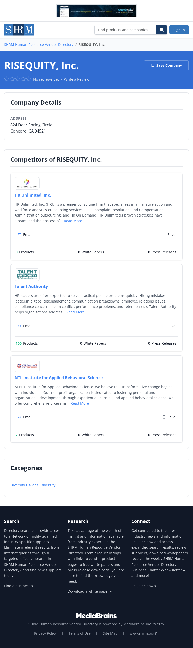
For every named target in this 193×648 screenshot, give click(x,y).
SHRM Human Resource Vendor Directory (38, 44)
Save (171, 234)
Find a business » (18, 585)
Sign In (179, 29)
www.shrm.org (142, 633)
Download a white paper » (90, 591)
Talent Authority (31, 286)
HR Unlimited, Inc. (33, 195)
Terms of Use (80, 633)
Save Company (169, 65)
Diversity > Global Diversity (32, 485)
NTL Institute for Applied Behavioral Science (59, 377)
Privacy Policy (45, 633)
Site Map (110, 633)
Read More (73, 220)
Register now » (143, 585)
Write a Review (76, 79)
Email (27, 234)
